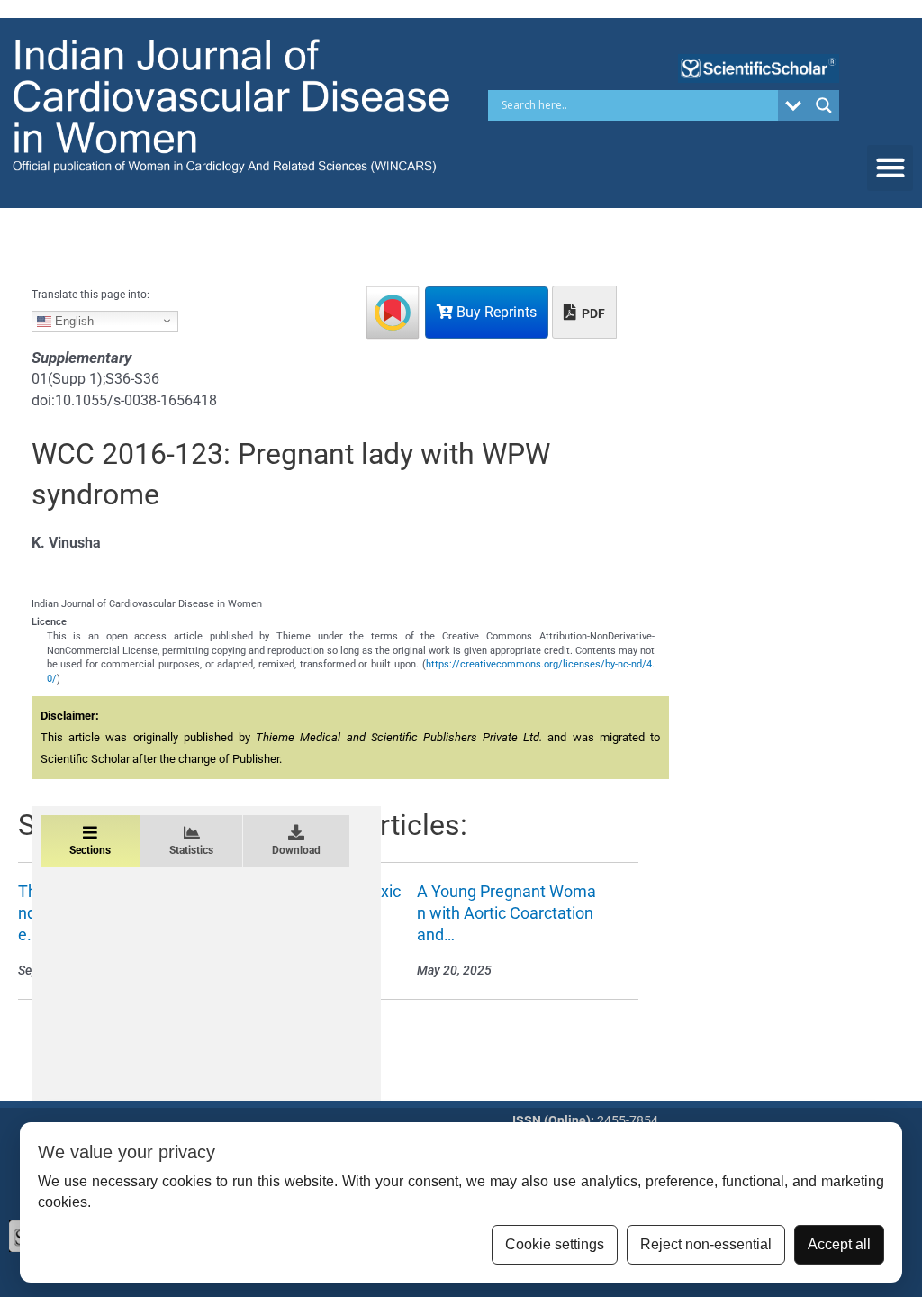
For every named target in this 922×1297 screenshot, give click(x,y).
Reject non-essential (706, 1244)
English (72, 320)
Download (296, 850)
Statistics (191, 850)
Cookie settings (554, 1244)
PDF (592, 313)
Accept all (839, 1244)
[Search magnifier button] (824, 105)
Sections (90, 850)
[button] (890, 168)
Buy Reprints (495, 312)
